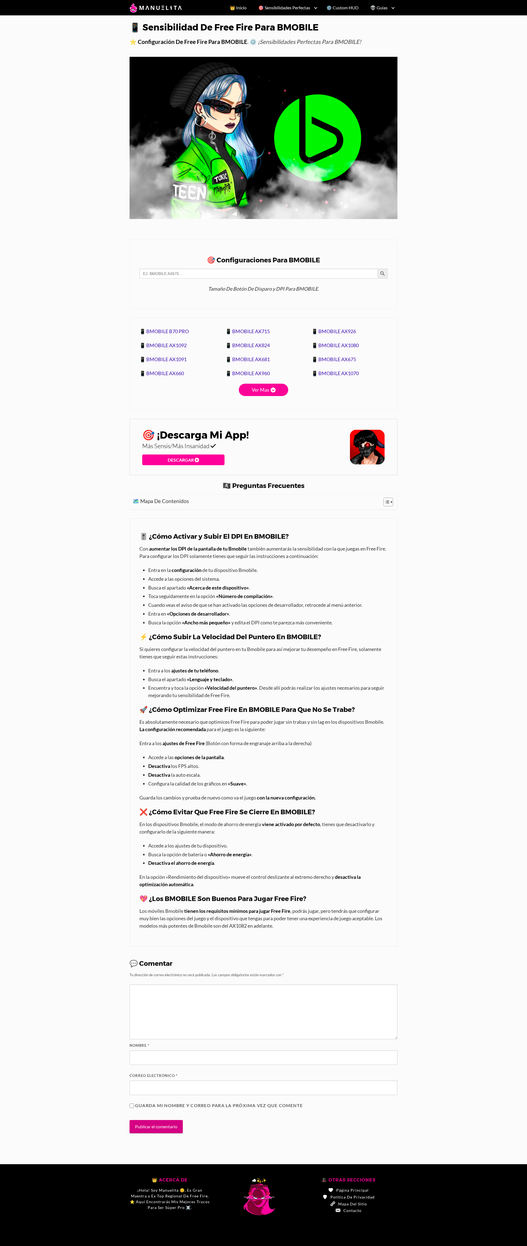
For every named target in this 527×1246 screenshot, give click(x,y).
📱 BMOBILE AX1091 (163, 359)
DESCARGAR (181, 459)
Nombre (139, 1045)
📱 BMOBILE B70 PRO (164, 331)
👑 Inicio (238, 7)
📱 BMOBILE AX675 (334, 359)
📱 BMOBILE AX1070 (335, 373)
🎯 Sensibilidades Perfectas (284, 7)
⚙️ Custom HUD (342, 7)
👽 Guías (379, 7)
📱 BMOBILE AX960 (247, 373)
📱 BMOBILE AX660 (161, 373)
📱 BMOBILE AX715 (247, 331)
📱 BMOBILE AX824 (247, 345)
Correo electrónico (154, 1075)
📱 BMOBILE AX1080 (335, 345)
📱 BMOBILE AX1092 (163, 345)
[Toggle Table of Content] (385, 502)
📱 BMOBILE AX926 (334, 331)
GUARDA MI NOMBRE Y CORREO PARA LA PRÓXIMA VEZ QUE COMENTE (219, 1105)
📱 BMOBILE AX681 (247, 359)
